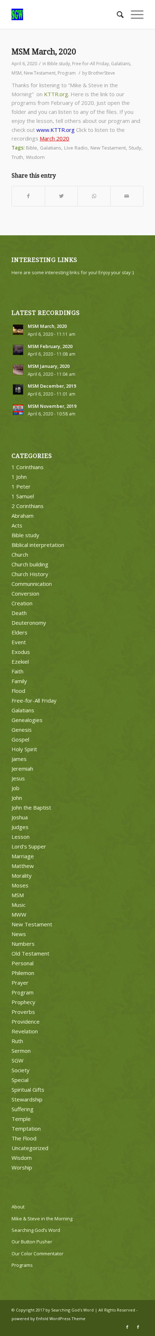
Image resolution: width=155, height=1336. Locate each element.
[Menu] (133, 14)
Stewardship (27, 1099)
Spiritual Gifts (28, 1089)
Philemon (23, 972)
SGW (17, 1060)
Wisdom (35, 157)
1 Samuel (23, 496)
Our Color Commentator (37, 1253)
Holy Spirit (24, 749)
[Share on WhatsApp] (94, 196)
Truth (17, 157)
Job (15, 788)
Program (67, 73)
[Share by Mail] (127, 196)
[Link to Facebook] (127, 1327)
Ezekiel (20, 661)
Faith (17, 671)
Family (19, 681)
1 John (19, 476)
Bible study (58, 64)
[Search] (117, 14)
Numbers (23, 943)
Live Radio (76, 147)
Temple (21, 1118)
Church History (30, 574)
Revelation (25, 1031)
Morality (22, 875)
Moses (20, 885)
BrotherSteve (101, 73)
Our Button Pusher (32, 1241)
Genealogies (27, 719)
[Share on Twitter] (61, 196)
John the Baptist (31, 807)
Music (19, 904)
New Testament (40, 73)
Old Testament (30, 953)
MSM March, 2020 (44, 51)
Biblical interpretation (38, 544)
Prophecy (23, 1002)
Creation (22, 603)
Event (19, 642)
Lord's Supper (29, 846)
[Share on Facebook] (28, 196)
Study (135, 147)
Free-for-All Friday (90, 64)
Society (21, 1070)
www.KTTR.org (55, 129)
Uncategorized (30, 1148)
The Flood (24, 1138)
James (19, 758)
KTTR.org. (56, 94)
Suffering (23, 1109)
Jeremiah (22, 768)
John (17, 797)
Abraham (23, 515)
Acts (17, 525)
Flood (18, 690)
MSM (17, 73)
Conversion (25, 593)
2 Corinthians (28, 505)
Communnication (32, 583)
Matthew (23, 865)
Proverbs (23, 1011)
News (19, 934)
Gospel (20, 739)
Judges (20, 826)
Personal (23, 963)
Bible (31, 147)
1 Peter (21, 486)
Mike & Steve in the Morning (42, 1218)
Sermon (21, 1050)
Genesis (22, 729)
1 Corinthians (28, 467)
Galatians (120, 64)
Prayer (20, 982)
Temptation (26, 1128)
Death (19, 612)
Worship (22, 1167)
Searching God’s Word (36, 1230)
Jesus (18, 778)
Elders (19, 632)
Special (20, 1079)
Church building (30, 564)
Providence (26, 1021)
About (18, 1206)
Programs (22, 1265)
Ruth (17, 1041)
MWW (19, 914)
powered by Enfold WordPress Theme (48, 1318)
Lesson (21, 836)
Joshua (20, 817)
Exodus (21, 651)
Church (20, 554)
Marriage (23, 856)
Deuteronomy (29, 622)
